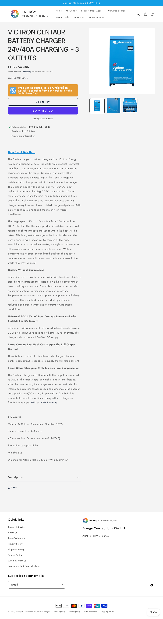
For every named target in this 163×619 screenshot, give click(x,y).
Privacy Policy (15, 543)
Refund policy (59, 611)
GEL (33, 402)
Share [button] (14, 487)
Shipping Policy (16, 549)
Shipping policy (107, 611)
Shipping (27, 71)
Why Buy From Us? (18, 560)
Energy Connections (24, 611)
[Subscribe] (61, 585)
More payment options (43, 118)
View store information (23, 135)
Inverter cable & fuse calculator (24, 566)
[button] (71, 10)
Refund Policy (15, 555)
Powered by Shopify (42, 611)
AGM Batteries (48, 402)
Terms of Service (16, 527)
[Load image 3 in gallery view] (130, 105)
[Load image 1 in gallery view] (97, 105)
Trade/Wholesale (16, 538)
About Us (12, 532)
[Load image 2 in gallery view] (113, 105)
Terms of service (90, 611)
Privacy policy (74, 611)
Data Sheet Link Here (21, 152)
